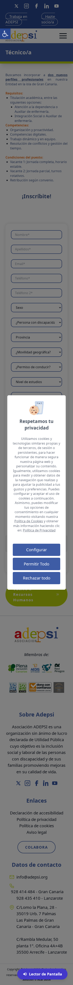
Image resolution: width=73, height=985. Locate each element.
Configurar (36, 549)
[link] (5, 33)
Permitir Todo (36, 564)
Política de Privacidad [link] (39, 530)
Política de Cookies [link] (28, 521)
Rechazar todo (36, 578)
